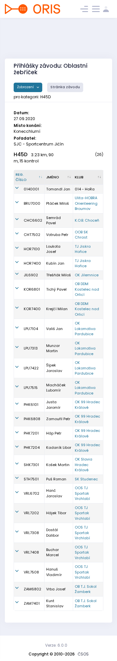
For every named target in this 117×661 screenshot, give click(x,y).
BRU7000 (32, 203)
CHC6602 (33, 220)
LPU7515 (31, 387)
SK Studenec (86, 479)
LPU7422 (31, 368)
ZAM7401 (32, 603)
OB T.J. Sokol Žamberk (86, 589)
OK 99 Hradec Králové (87, 404)
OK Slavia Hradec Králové (83, 465)
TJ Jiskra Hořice (83, 249)
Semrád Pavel (53, 220)
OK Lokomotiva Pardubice (85, 329)
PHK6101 (31, 404)
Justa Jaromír (53, 404)
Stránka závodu (65, 87)
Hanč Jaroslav (54, 493)
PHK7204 (32, 447)
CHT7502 (32, 234)
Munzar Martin (53, 348)
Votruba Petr (57, 234)
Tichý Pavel (56, 289)
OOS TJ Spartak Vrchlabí (82, 493)
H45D (21, 154)
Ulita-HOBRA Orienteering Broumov (86, 203)
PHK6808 (32, 418)
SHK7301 (31, 464)
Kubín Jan (55, 263)
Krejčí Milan (57, 308)
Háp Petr (53, 433)
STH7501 (31, 479)
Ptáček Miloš (57, 203)
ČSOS (83, 654)
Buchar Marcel (52, 552)
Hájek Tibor (56, 513)
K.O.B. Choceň (87, 220)
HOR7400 (32, 263)
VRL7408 (31, 552)
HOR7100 (32, 249)
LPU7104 (31, 328)
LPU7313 (31, 348)
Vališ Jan (54, 328)
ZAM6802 (32, 589)
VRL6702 (31, 493)
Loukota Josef (53, 249)
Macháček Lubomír (56, 387)
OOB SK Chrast (81, 234)
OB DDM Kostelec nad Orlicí (87, 289)
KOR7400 (32, 308)
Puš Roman (56, 479)
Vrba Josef (56, 589)
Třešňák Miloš (58, 275)
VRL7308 (31, 532)
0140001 (31, 189)
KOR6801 (32, 289)
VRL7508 (31, 572)
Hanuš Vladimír (54, 572)
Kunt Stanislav (54, 603)
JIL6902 (31, 275)
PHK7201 (31, 433)
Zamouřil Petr (58, 418)
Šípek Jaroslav (54, 368)
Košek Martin (58, 464)
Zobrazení (26, 87)
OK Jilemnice (86, 275)
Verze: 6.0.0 (56, 645)
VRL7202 (31, 513)
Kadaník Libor (58, 447)
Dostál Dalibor (52, 532)
